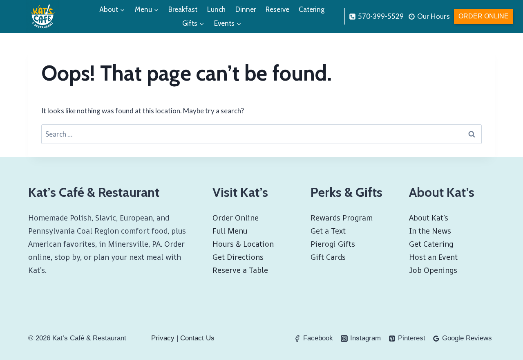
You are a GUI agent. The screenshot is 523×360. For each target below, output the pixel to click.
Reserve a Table (240, 270)
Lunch (216, 9)
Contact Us (197, 338)
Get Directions (238, 257)
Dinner (245, 9)
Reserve (277, 9)
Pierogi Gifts (333, 244)
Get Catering (431, 244)
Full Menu (229, 231)
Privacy (162, 338)
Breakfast (182, 9)
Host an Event (433, 257)
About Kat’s (428, 218)
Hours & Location (243, 244)
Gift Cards (328, 257)
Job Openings (433, 270)
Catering (311, 9)
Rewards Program (342, 218)
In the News (430, 231)
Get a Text (328, 231)
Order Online (483, 16)
